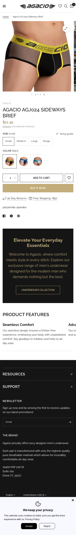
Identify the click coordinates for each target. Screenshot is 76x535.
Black (10, 161)
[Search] (66, 6)
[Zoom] (66, 28)
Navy (24, 161)
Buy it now (38, 188)
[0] (71, 6)
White (38, 161)
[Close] (73, 500)
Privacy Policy (32, 519)
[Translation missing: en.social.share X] (12, 216)
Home (6, 16)
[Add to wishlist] (69, 178)
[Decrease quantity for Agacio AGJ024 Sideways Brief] (5, 178)
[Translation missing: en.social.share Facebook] (5, 216)
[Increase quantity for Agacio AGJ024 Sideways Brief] (15, 178)
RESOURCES (14, 374)
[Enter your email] (69, 422)
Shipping (7, 126)
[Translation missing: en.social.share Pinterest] (19, 216)
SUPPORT (11, 387)
